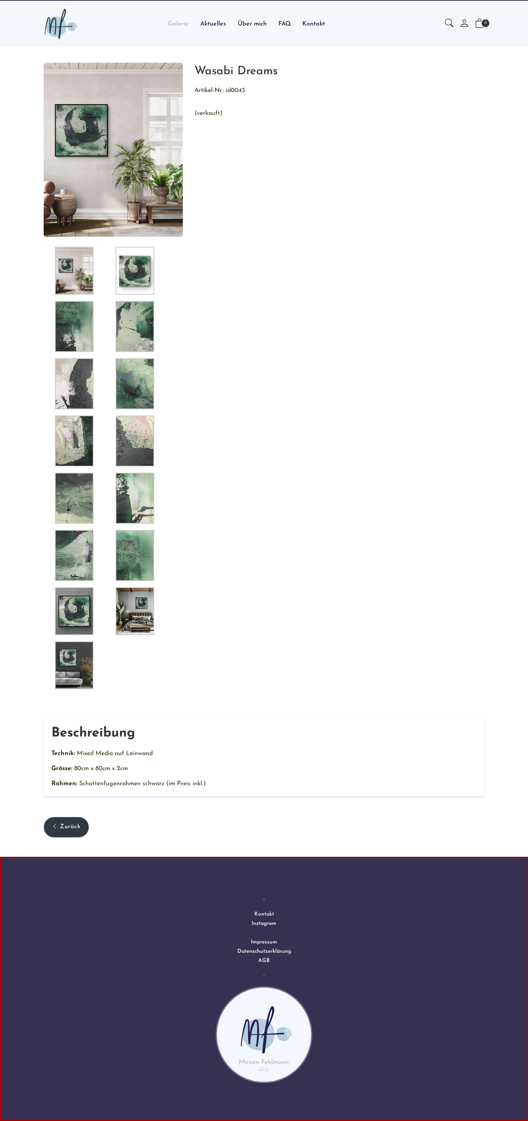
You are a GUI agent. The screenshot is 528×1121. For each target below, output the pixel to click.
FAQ (284, 24)
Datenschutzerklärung (264, 951)
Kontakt (313, 24)
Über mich (252, 24)
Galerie (178, 24)
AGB (264, 961)
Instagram (264, 923)
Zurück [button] (70, 827)
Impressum (264, 942)
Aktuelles (213, 24)
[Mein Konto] (464, 24)
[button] (449, 24)
